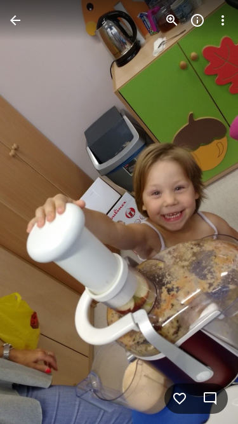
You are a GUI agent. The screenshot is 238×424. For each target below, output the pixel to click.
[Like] (179, 398)
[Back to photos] (15, 20)
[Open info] (197, 20)
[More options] (222, 20)
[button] (35, 212)
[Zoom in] (172, 20)
